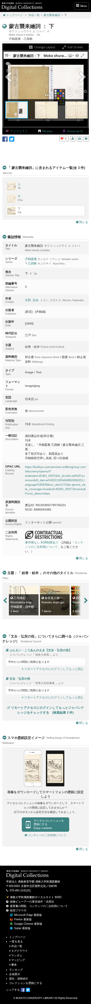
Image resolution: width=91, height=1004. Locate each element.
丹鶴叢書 (31, 259)
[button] (71, 57)
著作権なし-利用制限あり (42, 542)
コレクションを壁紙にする (25, 983)
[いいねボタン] (62, 138)
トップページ (14, 15)
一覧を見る (16, 941)
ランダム (16, 955)
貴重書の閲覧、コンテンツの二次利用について (39, 906)
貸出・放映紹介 (18, 978)
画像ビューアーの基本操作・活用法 (32, 901)
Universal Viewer (78, 131)
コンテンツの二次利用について (46, 835)
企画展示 (14, 974)
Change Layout (44, 47)
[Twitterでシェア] (11, 139)
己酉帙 (32, 263)
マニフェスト (19, 131)
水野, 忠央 (32, 300)
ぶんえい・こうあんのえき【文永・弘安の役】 (41, 650)
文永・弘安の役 (20, 678)
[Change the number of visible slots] (8, 57)
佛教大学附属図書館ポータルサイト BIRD (35, 897)
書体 (14, 964)
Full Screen (75, 47)
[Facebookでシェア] (5, 139)
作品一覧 (34, 15)
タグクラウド (19, 950)
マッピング (18, 960)
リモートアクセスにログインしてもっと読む (54, 669)
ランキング (16, 969)
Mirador (47, 131)
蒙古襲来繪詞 (52, 15)
